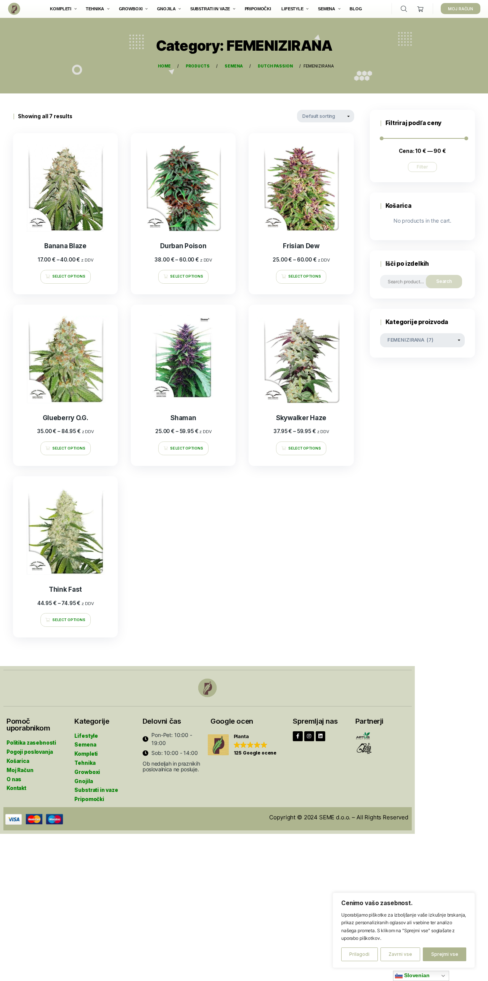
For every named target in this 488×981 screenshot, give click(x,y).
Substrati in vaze (96, 790)
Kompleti (86, 754)
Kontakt (16, 788)
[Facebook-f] (298, 736)
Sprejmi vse (444, 954)
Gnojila (83, 781)
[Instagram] (309, 736)
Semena (85, 745)
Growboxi (87, 772)
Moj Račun (20, 770)
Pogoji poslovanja (29, 752)
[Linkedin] (321, 736)
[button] (242, 745)
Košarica (17, 761)
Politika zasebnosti (31, 743)
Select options (68, 276)
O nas (13, 779)
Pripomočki (89, 799)
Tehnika (84, 763)
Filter (422, 167)
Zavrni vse (400, 954)
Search (444, 281)
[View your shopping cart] (421, 9)
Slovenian (416, 975)
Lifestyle (86, 736)
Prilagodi (359, 954)
